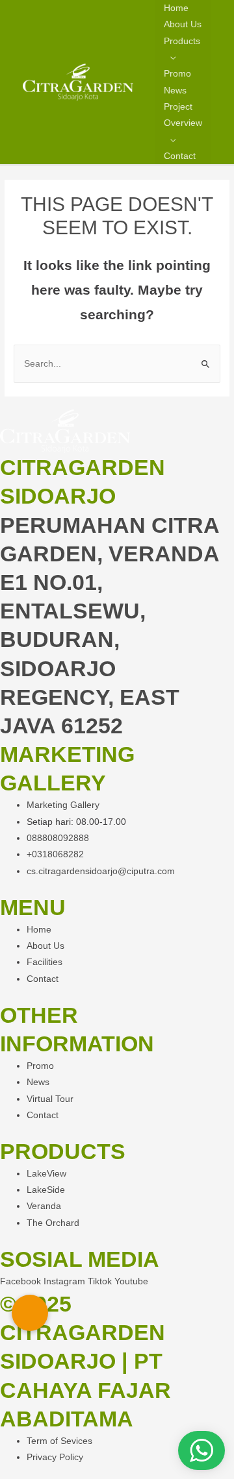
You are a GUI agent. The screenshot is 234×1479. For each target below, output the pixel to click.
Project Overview (183, 115)
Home (176, 8)
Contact (180, 156)
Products (182, 41)
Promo (177, 74)
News (175, 90)
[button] (30, 1313)
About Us (183, 24)
